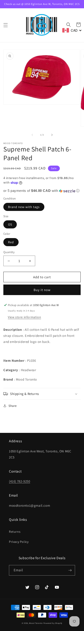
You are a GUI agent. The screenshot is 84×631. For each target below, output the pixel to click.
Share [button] (13, 406)
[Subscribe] (70, 570)
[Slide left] (32, 135)
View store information (24, 317)
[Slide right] (52, 135)
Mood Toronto (36, 623)
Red (11, 242)
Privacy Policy (18, 542)
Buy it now (42, 290)
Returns (14, 532)
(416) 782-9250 (19, 481)
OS (10, 224)
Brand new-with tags (24, 207)
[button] (6, 25)
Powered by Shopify (52, 623)
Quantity (9, 252)
